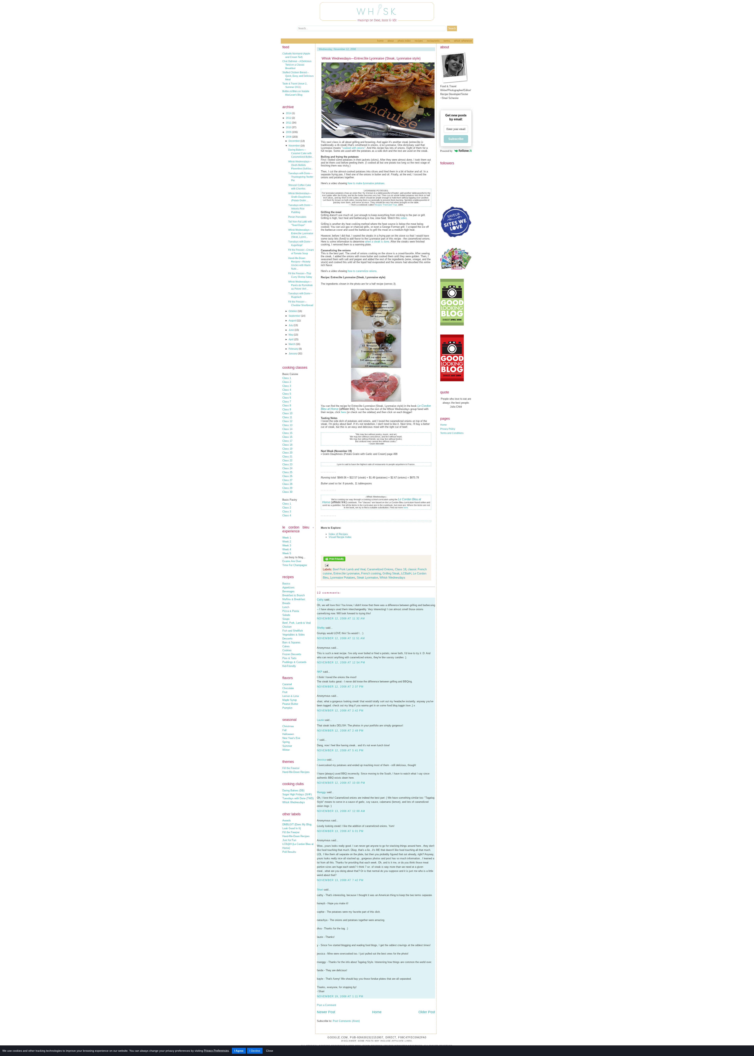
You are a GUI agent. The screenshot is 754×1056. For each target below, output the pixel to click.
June (292, 330)
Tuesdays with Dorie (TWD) (298, 798)
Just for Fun (289, 840)
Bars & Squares (291, 642)
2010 (289, 127)
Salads (286, 614)
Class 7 (286, 401)
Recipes (419, 40)
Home (380, 40)
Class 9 (286, 409)
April (291, 339)
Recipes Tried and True (385, 205)
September (295, 316)
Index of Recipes (338, 534)
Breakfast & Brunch (293, 595)
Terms (447, 40)
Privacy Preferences (216, 1050)
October (293, 311)
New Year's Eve (291, 738)
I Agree (238, 1050)
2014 (289, 113)
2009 (289, 132)
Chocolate (288, 688)
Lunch (285, 607)
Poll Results (289, 851)
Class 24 (287, 468)
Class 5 (286, 393)
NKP (319, 671)
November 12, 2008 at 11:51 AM (341, 638)
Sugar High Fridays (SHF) (297, 794)
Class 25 (287, 472)
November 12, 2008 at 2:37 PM (340, 686)
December (294, 141)
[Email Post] (326, 565)
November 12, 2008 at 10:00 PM (341, 782)
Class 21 (287, 456)
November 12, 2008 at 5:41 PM (340, 750)
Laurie (320, 720)
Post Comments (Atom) (346, 1020)
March (292, 344)
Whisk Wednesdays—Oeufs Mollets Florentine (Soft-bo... (300, 165)
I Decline (254, 1050)
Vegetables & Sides (293, 634)
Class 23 (287, 464)
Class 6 (286, 397)
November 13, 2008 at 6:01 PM (340, 831)
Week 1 (286, 537)
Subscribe (456, 139)
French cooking (371, 573)
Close (269, 1050)
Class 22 (287, 460)
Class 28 (287, 484)
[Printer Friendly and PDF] (334, 560)
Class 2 (286, 381)
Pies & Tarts (289, 658)
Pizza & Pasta (290, 611)
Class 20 (287, 452)
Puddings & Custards (294, 662)
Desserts (287, 638)
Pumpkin (287, 707)
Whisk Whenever (463, 40)
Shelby (321, 627)
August (293, 320)
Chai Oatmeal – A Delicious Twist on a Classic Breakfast (296, 65)
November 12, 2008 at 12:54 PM (341, 662)
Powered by (446, 150)
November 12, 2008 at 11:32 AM (341, 618)
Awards (286, 820)
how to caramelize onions (362, 271)
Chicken (287, 626)
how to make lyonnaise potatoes (366, 183)
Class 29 (287, 487)
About (390, 40)
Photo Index (404, 40)
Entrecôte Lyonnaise (346, 573)
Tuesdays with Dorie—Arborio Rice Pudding (300, 209)
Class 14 (287, 429)
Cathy (320, 599)
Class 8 (286, 405)
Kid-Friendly (289, 666)
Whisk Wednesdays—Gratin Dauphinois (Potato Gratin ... (300, 197)
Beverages (288, 591)
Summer (287, 745)
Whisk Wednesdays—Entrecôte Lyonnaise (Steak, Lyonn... (300, 233)
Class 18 (287, 444)
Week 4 (286, 549)
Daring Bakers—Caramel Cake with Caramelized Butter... (300, 153)
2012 (289, 118)
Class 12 (287, 421)
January (293, 353)
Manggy (321, 792)
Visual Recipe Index (340, 537)
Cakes (286, 646)
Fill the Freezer (290, 768)
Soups (286, 618)
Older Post (426, 1012)
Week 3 (286, 545)
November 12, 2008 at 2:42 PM (340, 710)
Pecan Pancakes (297, 217)
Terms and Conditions (452, 433)
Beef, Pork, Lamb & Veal (296, 622)
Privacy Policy (447, 429)
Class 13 (287, 425)
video (404, 218)
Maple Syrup (289, 700)
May (291, 334)
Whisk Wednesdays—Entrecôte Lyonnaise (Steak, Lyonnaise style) (371, 58)
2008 (289, 136)
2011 (289, 122)
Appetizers (288, 587)
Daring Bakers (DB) (293, 790)
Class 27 (287, 480)
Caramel (287, 684)
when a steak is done (377, 241)
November (294, 145)
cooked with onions (353, 147)
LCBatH (406, 573)
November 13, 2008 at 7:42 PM (340, 880)
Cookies (287, 650)
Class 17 (287, 440)
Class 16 (287, 436)
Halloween (288, 734)
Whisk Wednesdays (293, 802)
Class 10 (287, 413)
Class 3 (286, 385)
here (343, 412)
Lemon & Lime (290, 696)
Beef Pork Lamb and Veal (349, 569)
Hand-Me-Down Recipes (296, 772)
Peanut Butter (290, 703)
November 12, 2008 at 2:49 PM (340, 730)
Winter (286, 749)
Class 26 (287, 476)
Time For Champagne (294, 565)
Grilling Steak (391, 573)
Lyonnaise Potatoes (342, 577)
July (291, 325)
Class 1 (286, 378)
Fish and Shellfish (292, 630)
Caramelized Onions (380, 569)
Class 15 (287, 433)
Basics (286, 583)
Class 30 (287, 491)
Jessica (321, 759)
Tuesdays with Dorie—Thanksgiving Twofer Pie (300, 177)
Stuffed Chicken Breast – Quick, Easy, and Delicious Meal (298, 76)
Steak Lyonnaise (367, 577)
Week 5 (286, 553)
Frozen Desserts (291, 654)
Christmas (288, 726)
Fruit (284, 692)
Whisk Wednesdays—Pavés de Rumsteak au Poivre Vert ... (300, 285)
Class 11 (287, 417)
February (294, 348)
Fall (284, 730)
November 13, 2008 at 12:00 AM (341, 811)
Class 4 (286, 389)
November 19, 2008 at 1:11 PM (340, 996)
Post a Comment (326, 1005)
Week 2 (286, 541)
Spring (286, 742)
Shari (320, 889)
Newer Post (326, 1012)
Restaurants (433, 40)
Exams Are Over (291, 561)
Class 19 (287, 448)
